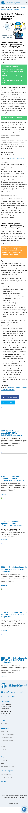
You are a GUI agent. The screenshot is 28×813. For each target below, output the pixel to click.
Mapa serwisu (19, 801)
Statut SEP (4, 724)
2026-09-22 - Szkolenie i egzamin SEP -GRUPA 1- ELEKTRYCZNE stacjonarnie (11, 433)
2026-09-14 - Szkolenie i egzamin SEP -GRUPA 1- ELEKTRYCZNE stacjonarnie (11, 524)
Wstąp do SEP (5, 731)
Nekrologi (3, 746)
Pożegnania (4, 749)
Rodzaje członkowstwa (7, 734)
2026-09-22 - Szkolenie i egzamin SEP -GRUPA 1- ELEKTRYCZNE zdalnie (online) (12, 478)
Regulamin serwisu (6, 774)
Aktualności (4, 760)
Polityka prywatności (6, 777)
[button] (26, 2)
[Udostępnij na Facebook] (10, 397)
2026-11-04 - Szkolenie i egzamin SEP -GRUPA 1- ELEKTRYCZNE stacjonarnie (14, 615)
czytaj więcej (4, 448)
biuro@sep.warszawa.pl (17, 158)
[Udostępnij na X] (8, 402)
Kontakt (3, 785)
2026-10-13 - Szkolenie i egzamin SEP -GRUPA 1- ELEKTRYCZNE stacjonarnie (14, 569)
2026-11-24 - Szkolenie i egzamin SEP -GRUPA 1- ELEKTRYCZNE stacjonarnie (14, 660)
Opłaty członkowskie (6, 737)
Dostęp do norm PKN (7, 740)
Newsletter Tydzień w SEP (8, 766)
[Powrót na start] (10, 2)
